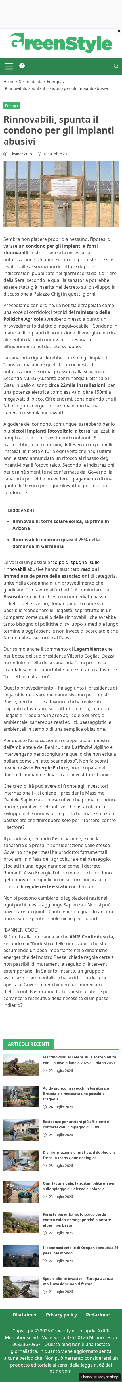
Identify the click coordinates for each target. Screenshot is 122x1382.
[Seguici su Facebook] (22, 66)
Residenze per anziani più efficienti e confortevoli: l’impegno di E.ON (76, 1124)
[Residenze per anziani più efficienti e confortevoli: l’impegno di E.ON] (21, 1130)
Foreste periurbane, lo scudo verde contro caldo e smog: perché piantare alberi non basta (77, 1220)
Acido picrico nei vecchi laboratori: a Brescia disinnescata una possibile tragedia (76, 1094)
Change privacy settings (100, 1377)
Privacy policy (61, 1315)
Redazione (98, 1315)
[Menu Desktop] (9, 66)
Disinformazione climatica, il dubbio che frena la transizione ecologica (79, 1155)
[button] (116, 66)
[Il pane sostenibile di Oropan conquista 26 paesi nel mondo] (21, 1256)
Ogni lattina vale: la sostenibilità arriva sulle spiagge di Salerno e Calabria (78, 1186)
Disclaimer (25, 1315)
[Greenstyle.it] (61, 42)
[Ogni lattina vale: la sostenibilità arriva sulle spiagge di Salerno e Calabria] (21, 1191)
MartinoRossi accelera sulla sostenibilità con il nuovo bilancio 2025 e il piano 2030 (79, 1059)
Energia (11, 105)
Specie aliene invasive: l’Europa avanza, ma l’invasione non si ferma (78, 1281)
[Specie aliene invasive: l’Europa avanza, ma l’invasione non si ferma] (21, 1287)
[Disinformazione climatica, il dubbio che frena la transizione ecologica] (21, 1160)
